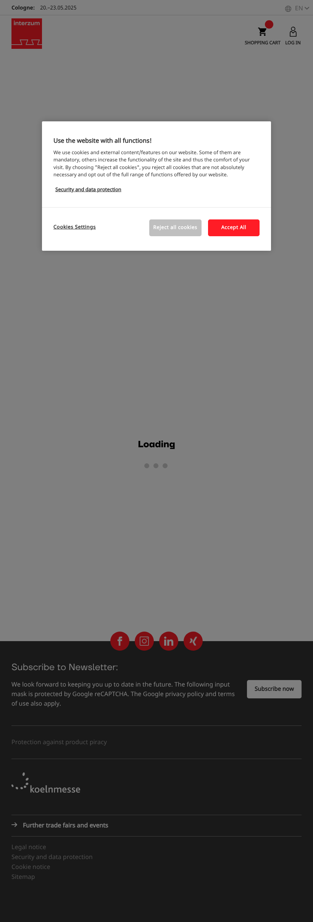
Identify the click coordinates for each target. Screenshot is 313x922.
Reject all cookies (175, 227)
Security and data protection (88, 189)
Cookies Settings (74, 227)
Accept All (234, 227)
